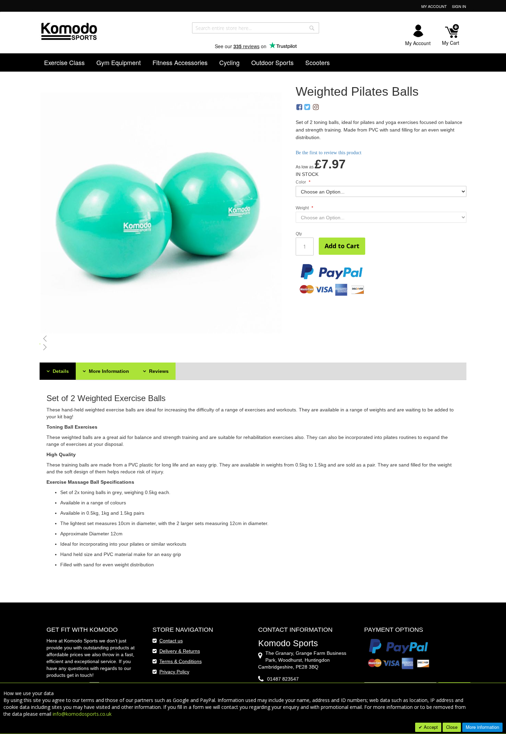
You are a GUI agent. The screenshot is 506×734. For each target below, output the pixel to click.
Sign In (459, 6)
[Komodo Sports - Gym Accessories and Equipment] (69, 30)
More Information (108, 371)
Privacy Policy (174, 671)
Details (60, 371)
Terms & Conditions (180, 661)
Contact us (171, 640)
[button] (161, 338)
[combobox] (255, 27)
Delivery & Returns (179, 651)
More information (482, 727)
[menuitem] (64, 62)
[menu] (253, 62)
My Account (434, 6)
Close (451, 727)
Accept (430, 727)
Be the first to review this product (328, 152)
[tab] (58, 371)
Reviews (158, 371)
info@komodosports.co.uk (82, 714)
